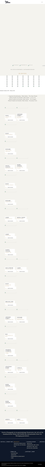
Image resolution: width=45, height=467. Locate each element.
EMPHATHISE (20, 420)
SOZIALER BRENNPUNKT (20, 319)
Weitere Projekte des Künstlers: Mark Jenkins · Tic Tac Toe (22, 97)
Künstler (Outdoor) (20, 444)
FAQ (15, 446)
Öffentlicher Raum (19, 443)
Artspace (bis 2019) (32, 446)
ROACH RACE (8, 218)
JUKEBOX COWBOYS (8, 350)
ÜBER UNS (13, 451)
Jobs (12, 457)
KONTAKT (28, 451)
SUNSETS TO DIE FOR (20, 117)
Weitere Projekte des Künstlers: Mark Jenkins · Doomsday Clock (22, 100)
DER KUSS (19, 269)
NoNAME (8, 149)
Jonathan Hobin (8, 367)
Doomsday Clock (20, 168)
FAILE (7, 115)
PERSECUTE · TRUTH (20, 370)
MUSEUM (42, 441)
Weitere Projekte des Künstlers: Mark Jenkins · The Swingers (22, 99)
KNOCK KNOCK (9, 302)
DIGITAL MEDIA (9, 269)
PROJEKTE (16, 441)
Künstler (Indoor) (32, 448)
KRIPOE (7, 419)
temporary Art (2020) (33, 444)
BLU (6, 334)
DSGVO (24, 465)
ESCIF (7, 133)
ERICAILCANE (9, 301)
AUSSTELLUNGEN (31, 441)
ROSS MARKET (9, 134)
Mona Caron (21, 217)
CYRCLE (19, 368)
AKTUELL (2, 441)
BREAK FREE (20, 218)
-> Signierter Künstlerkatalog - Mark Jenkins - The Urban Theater (22, 96)
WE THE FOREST (9, 185)
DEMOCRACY (8, 201)
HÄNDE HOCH (8, 420)
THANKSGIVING (9, 168)
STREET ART (10, 441)
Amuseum (29, 443)
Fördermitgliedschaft (18, 456)
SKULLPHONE (9, 268)
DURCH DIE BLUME (8, 285)
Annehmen (40, 464)
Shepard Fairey (19, 115)
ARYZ (18, 419)
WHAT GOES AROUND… (8, 151)
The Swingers (9, 386)
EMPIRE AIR (8, 252)
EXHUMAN (8, 235)
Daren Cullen (7, 250)
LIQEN (7, 217)
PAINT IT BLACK (9, 319)
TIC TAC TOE (8, 403)
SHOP (33, 451)
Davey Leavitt (7, 166)
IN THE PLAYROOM (8, 370)
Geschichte (14, 453)
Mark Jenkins (19, 165)
